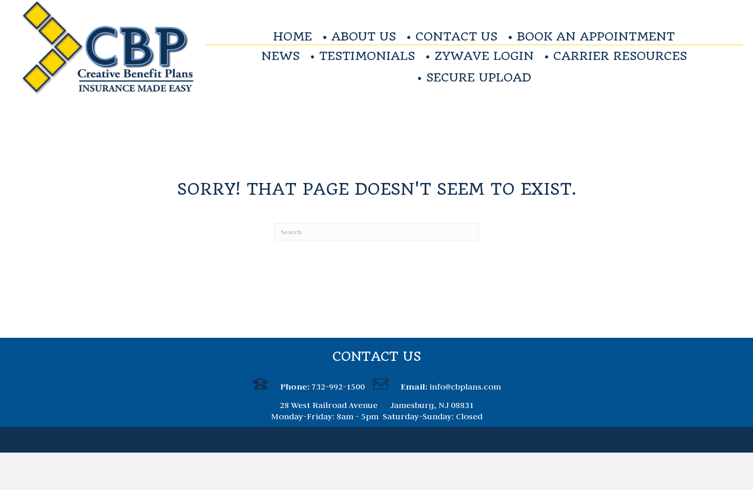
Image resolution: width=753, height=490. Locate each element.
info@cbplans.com (465, 386)
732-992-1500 (338, 386)
